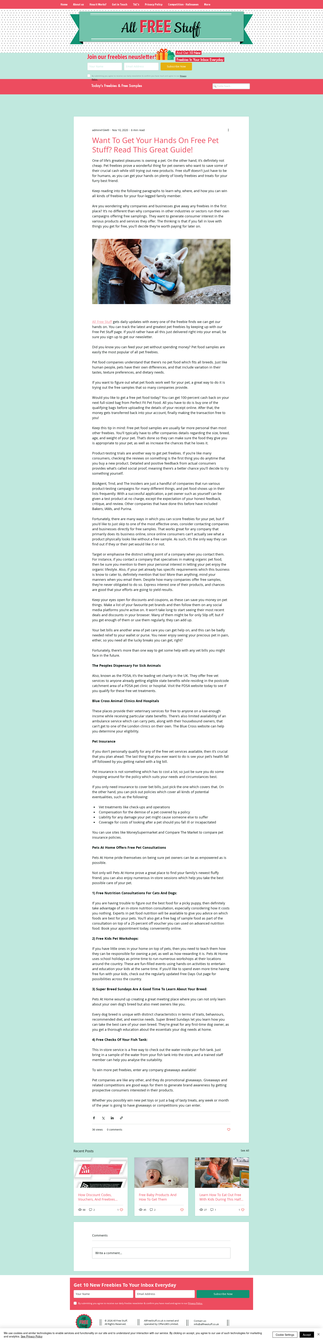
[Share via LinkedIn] (112, 1118)
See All (245, 1150)
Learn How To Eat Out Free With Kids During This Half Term (220, 1197)
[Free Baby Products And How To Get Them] (161, 1173)
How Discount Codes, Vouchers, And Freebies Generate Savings (96, 1197)
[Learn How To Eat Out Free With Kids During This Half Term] (222, 1173)
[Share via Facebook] (94, 1118)
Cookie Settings (285, 1335)
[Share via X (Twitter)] (103, 1118)
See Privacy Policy (31, 1336)
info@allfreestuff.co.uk (206, 1324)
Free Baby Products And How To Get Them (157, 1197)
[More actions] (228, 130)
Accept (307, 1335)
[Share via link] (121, 1118)
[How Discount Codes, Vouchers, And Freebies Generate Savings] (101, 1173)
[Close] (318, 1334)
